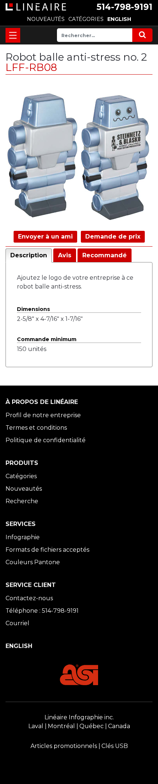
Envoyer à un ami (45, 236)
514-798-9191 (124, 7)
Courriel (17, 623)
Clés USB (114, 745)
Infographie (23, 537)
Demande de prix (112, 236)
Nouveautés (24, 488)
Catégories (21, 476)
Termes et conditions (36, 427)
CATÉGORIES (86, 19)
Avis (64, 255)
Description (28, 255)
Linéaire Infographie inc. (79, 717)
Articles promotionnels (63, 745)
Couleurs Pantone (33, 562)
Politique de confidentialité (46, 440)
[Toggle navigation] (13, 35)
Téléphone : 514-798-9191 (42, 610)
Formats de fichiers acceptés (47, 549)
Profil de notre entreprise (43, 415)
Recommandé (104, 255)
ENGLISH (119, 19)
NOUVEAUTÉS (46, 19)
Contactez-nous (29, 598)
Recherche (22, 501)
